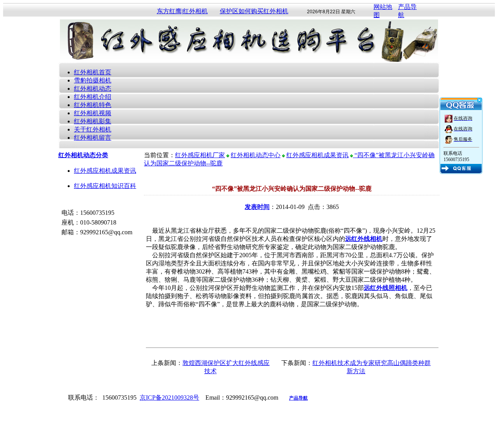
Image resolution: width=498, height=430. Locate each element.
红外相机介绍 (92, 96)
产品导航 (298, 398)
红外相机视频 (92, 113)
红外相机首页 (92, 72)
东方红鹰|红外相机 (182, 11)
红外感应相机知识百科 (105, 186)
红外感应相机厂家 (200, 155)
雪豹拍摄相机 (92, 80)
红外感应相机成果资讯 (105, 170)
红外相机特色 (92, 105)
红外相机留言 (92, 137)
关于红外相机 (92, 129)
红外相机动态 (92, 88)
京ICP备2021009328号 (169, 397)
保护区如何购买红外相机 (254, 11)
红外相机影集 (92, 121)
